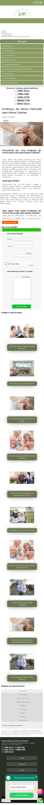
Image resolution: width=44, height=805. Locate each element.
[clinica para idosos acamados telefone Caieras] (22, 402)
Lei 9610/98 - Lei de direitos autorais (22, 734)
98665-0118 (23, 100)
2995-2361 (23, 94)
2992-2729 (23, 97)
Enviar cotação (21, 306)
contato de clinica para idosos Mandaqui (22, 604)
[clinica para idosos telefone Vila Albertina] (22, 661)
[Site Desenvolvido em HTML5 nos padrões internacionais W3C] (6, 801)
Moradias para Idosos (9, 78)
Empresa (22, 764)
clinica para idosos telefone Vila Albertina (22, 678)
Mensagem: (26, 277)
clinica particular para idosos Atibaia (22, 384)
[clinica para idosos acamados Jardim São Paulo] (22, 330)
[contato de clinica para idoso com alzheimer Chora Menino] (22, 476)
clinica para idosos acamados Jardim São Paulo (22, 347)
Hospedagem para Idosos (10, 64)
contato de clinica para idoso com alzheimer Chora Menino (22, 494)
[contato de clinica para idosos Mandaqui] (22, 586)
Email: (10, 246)
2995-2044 (23, 90)
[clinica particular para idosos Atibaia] (22, 367)
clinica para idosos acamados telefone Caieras (22, 420)
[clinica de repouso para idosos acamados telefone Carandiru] (22, 623)
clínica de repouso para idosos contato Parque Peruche (22, 566)
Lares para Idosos (8, 73)
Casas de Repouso (8, 50)
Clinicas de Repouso (9, 55)
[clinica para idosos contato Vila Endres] (22, 514)
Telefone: (28, 253)
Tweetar (6, 121)
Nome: (10, 239)
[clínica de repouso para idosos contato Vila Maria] (22, 439)
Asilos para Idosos (8, 46)
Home (22, 758)
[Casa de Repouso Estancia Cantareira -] (22, 12)
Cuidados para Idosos (9, 60)
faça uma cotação (10, 222)
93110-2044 (23, 103)
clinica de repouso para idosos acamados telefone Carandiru (22, 641)
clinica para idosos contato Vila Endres (22, 530)
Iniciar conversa (21, 795)
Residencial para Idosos (10, 82)
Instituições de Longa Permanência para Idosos (17, 69)
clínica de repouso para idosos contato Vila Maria (22, 457)
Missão (22, 770)
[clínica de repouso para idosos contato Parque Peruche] (22, 549)
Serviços (22, 41)
